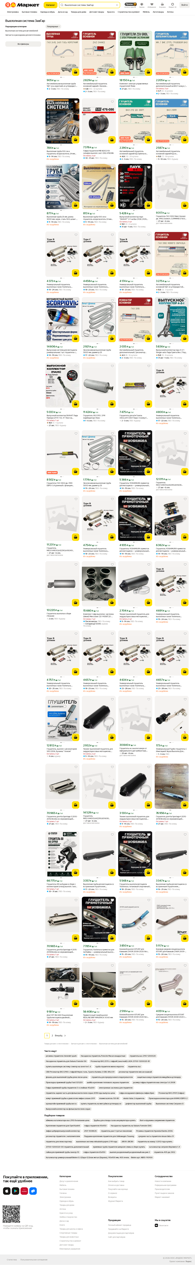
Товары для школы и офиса (71, 1229)
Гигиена (63, 1193)
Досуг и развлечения (69, 1181)
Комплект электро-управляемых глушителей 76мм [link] (134, 85)
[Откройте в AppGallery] (24, 1194)
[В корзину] (76, 72)
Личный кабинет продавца (119, 1225)
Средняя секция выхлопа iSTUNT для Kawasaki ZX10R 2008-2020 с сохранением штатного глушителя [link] (171, 1016)
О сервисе (112, 1193)
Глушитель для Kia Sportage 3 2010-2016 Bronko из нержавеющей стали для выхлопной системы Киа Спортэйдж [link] (62, 817)
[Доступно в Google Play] (15, 1194)
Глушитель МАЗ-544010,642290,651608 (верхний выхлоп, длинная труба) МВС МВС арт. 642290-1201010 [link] (97, 817)
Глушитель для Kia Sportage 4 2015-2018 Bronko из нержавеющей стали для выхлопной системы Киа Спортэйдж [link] (62, 951)
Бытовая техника (67, 1189)
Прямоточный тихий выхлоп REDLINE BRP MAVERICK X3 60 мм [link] (98, 1016)
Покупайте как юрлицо (118, 1189)
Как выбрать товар (116, 1181)
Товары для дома (67, 1205)
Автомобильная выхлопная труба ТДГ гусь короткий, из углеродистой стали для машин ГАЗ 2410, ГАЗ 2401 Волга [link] (62, 85)
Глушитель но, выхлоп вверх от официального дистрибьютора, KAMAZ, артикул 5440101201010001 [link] (133, 749)
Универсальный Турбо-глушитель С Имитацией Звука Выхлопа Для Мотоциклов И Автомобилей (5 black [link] (171, 750)
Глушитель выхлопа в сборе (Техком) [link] (59, 614)
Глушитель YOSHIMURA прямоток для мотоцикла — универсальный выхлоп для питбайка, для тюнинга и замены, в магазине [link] (171, 550)
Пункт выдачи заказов (164, 1193)
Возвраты (112, 1197)
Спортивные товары (68, 1233)
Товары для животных (69, 1237)
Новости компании (163, 1181)
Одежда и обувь (67, 1201)
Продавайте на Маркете (118, 1229)
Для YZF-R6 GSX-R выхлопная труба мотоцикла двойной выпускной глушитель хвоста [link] (60, 1016)
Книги (62, 1225)
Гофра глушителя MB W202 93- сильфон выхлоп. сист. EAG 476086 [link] (98, 152)
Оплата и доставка (116, 1185)
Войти (184, 5)
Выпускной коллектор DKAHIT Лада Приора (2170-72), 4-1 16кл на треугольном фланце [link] (62, 416)
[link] (61, 1056)
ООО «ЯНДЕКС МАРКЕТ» (181, 1258)
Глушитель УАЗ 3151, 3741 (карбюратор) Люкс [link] (94, 416)
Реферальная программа (165, 1185)
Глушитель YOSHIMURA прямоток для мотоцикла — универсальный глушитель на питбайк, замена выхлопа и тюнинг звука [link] (134, 484)
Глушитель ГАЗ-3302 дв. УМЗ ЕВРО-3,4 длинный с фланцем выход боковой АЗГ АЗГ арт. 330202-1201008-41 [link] (59, 484)
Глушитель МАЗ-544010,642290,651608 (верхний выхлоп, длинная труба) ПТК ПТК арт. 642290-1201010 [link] (170, 484)
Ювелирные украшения (70, 1249)
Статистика (12, 1260)
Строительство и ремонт (70, 1241)
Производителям (162, 1189)
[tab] (12, 12)
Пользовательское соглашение (33, 1260)
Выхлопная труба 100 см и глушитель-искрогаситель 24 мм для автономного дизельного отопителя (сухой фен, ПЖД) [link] (61, 152)
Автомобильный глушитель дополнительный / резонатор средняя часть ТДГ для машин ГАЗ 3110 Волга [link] (134, 351)
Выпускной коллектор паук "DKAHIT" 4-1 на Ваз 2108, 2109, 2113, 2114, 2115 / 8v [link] (133, 218)
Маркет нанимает (162, 1197)
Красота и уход (66, 1213)
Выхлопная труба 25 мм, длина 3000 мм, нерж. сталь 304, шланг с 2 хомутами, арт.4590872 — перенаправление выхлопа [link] (62, 218)
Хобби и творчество (68, 1217)
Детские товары (67, 1245)
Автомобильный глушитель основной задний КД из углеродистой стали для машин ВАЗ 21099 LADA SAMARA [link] (171, 152)
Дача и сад (64, 1221)
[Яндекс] (188, 1261)
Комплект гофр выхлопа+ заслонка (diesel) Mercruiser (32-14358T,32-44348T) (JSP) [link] (98, 615)
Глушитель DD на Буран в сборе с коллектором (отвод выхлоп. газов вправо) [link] (62, 885)
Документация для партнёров (121, 1233)
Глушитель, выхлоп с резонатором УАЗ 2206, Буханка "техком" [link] (62, 750)
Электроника (65, 1197)
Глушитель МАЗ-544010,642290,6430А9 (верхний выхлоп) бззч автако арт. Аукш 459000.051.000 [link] (61, 549)
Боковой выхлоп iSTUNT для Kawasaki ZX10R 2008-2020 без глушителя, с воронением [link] (133, 950)
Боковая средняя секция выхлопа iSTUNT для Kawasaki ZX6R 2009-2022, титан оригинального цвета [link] (170, 950)
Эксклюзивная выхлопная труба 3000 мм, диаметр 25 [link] (97, 351)
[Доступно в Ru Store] (33, 1194)
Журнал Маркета (115, 1201)
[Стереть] (117, 5)
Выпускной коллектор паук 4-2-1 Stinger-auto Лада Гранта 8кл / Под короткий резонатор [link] (171, 351)
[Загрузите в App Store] (6, 1194)
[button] (53, 26)
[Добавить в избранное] (76, 34)
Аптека (63, 1209)
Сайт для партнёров (116, 1237)
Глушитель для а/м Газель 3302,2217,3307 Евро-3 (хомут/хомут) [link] (133, 416)
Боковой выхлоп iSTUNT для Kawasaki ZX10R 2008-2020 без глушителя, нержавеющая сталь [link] (133, 1016)
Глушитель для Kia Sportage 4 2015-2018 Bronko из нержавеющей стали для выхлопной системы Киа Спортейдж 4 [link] (171, 817)
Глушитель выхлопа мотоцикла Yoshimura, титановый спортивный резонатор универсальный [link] (135, 885)
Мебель (63, 1185)
